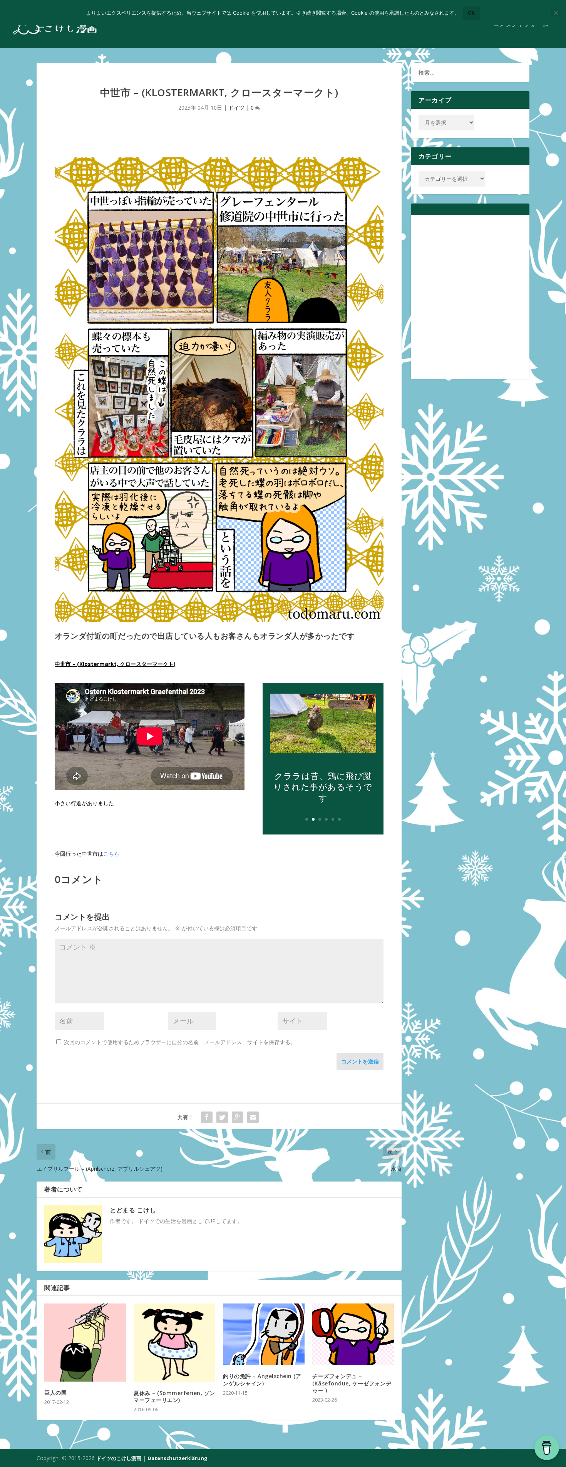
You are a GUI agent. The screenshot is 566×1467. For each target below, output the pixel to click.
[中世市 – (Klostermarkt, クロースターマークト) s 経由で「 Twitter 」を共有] (222, 1117)
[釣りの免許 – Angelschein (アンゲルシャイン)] (264, 1334)
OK (471, 13)
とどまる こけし (133, 1210)
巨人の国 (55, 1392)
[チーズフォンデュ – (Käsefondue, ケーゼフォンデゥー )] (353, 1334)
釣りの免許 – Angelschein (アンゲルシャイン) (262, 1379)
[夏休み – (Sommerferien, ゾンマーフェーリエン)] (174, 1342)
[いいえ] (555, 13)
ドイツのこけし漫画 (118, 1458)
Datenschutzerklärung (177, 1458)
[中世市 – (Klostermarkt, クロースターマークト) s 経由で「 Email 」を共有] (253, 1117)
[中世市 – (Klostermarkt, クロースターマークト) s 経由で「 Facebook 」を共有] (206, 1117)
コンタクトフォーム (521, 24)
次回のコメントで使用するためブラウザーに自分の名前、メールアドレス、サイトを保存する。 (180, 1042)
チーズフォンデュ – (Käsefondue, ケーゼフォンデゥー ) (351, 1383)
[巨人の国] (85, 1342)
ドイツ (236, 107)
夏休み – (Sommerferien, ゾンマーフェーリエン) (174, 1396)
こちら (111, 853)
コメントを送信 (360, 1061)
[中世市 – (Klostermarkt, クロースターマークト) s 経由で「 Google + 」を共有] (237, 1117)
